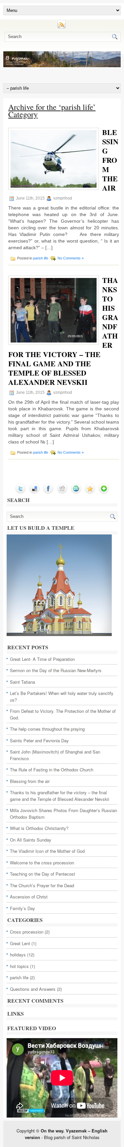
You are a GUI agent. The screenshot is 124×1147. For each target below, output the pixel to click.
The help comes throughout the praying (47, 729)
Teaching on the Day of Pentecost (42, 874)
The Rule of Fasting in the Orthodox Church (51, 769)
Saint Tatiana (22, 682)
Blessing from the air (110, 160)
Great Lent (20, 943)
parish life (40, 258)
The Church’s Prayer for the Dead (42, 885)
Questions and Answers (33, 989)
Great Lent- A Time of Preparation (42, 659)
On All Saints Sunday (30, 840)
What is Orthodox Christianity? (39, 828)
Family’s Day (22, 908)
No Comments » (71, 258)
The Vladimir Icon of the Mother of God (47, 851)
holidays (18, 954)
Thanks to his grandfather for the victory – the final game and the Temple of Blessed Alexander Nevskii (59, 795)
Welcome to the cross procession (42, 862)
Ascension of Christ (29, 897)
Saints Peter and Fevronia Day (39, 740)
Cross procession (26, 932)
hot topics (19, 966)
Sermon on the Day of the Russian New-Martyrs (56, 670)
